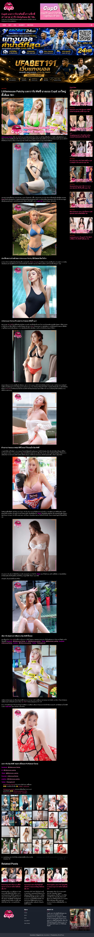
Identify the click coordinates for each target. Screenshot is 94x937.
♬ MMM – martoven (23, 786)
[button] (5, 803)
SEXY (9, 25)
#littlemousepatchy (18, 791)
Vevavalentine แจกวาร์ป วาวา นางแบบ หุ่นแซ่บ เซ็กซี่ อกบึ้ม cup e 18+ (80, 187)
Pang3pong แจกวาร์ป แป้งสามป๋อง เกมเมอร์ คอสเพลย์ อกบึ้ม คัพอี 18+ (80, 136)
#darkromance (7, 792)
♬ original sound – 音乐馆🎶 (19, 792)
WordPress (61, 935)
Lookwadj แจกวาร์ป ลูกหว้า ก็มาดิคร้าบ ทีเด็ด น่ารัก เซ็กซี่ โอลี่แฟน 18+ (81, 238)
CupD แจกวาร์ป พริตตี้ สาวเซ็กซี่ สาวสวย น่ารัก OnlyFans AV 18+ (18, 15)
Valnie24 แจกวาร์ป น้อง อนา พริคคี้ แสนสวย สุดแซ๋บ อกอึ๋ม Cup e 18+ (80, 111)
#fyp (25, 791)
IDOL (15, 25)
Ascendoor (47, 935)
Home (4, 25)
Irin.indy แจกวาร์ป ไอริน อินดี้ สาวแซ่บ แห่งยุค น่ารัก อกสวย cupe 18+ (81, 162)
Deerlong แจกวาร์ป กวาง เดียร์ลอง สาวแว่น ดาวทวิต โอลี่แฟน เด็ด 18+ (10, 887)
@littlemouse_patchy (9, 784)
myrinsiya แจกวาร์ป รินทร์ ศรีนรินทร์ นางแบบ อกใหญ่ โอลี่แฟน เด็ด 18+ (34, 887)
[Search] (91, 25)
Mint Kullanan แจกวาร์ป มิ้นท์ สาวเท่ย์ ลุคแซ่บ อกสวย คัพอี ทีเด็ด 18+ (81, 212)
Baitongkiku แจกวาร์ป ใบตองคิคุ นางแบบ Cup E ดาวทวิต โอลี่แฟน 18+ (57, 887)
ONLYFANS (30, 25)
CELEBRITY (22, 25)
